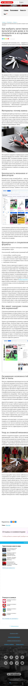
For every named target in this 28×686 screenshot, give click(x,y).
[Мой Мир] (15, 522)
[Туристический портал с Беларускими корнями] (14, 674)
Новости (23, 10)
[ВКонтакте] (11, 522)
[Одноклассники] (13, 522)
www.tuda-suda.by (16, 678)
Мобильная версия (14, 626)
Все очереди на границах (9, 618)
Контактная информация (14, 637)
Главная (3, 22)
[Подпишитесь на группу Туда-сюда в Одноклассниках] (22, 659)
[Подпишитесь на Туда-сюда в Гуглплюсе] (6, 665)
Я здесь (21, 2)
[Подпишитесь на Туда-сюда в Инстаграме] (11, 665)
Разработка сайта (14, 682)
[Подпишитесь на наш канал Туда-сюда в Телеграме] (6, 659)
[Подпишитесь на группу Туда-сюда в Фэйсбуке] (11, 659)
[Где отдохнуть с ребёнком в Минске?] (14, 6)
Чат (5, 14)
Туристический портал (14, 679)
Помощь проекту (20, 644)
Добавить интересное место (14, 640)
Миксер (14, 22)
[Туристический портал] (7, 2)
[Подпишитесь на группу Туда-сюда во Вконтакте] (17, 659)
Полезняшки (14, 10)
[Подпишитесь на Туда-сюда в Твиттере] (17, 665)
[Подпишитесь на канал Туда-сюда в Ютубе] (22, 665)
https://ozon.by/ (23, 279)
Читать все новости (8, 568)
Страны (6, 10)
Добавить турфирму (9, 644)
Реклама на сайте (14, 633)
